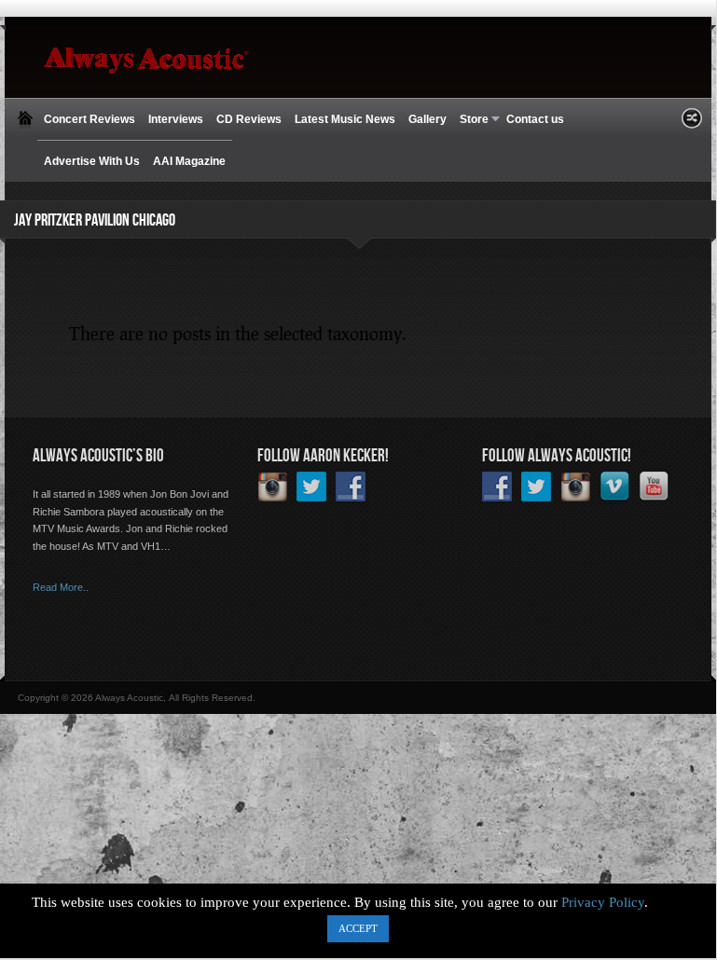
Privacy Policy (602, 902)
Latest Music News (345, 119)
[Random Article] (692, 123)
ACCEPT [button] (358, 928)
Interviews (175, 119)
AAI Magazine (189, 161)
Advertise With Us (92, 161)
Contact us (535, 119)
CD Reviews (249, 119)
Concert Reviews (89, 119)
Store (471, 120)
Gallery (427, 119)
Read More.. (61, 587)
